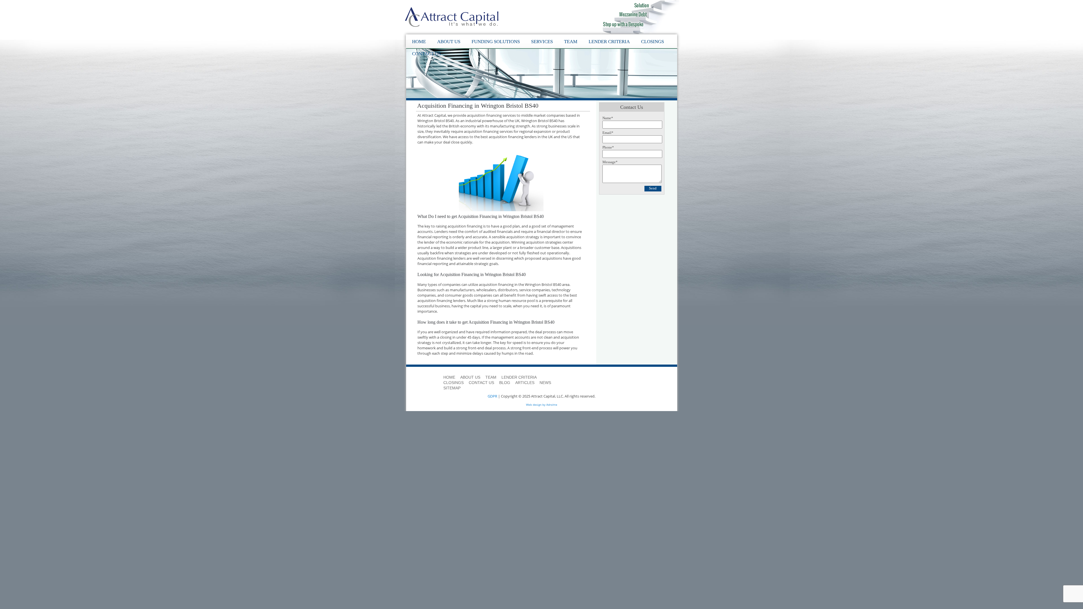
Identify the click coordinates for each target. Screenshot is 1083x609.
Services (542, 41)
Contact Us (426, 53)
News (545, 382)
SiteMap (452, 388)
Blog (504, 382)
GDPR (492, 396)
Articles (524, 382)
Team (570, 41)
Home (419, 41)
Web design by (535, 405)
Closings (652, 41)
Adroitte (551, 405)
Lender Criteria (609, 41)
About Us (448, 41)
